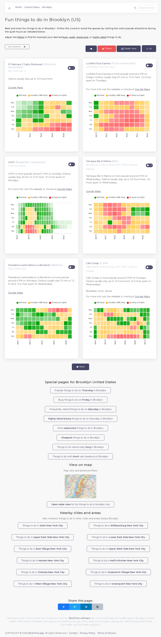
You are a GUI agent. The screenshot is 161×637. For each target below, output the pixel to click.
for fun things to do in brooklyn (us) (80, 504)
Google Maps (15, 87)
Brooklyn (47, 7)
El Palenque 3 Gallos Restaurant (25, 64)
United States (32, 7)
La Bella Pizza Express (98, 63)
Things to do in (42, 525)
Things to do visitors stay (80, 447)
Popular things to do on (80, 390)
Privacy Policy (87, 633)
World (18, 7)
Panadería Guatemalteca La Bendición (29, 265)
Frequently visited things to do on (80, 409)
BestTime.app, (36, 633)
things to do (80, 437)
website (115, 89)
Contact (73, 633)
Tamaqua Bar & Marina (98, 161)
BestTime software (79, 618)
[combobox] (147, 8)
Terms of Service (106, 633)
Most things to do (80, 428)
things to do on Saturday (80, 418)
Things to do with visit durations (80, 456)
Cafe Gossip (92, 263)
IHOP (11, 162)
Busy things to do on (80, 399)
